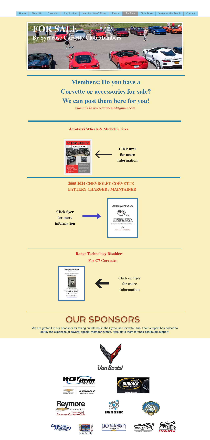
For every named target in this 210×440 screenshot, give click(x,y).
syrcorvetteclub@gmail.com (113, 107)
